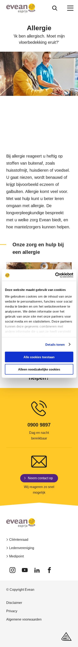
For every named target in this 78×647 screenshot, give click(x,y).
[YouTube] (24, 570)
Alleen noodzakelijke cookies (39, 369)
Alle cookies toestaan (39, 357)
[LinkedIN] (37, 570)
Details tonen (55, 344)
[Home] (20, 8)
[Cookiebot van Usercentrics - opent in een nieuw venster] (55, 275)
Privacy (11, 611)
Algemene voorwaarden (24, 619)
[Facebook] (49, 570)
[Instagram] (12, 570)
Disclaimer (14, 602)
